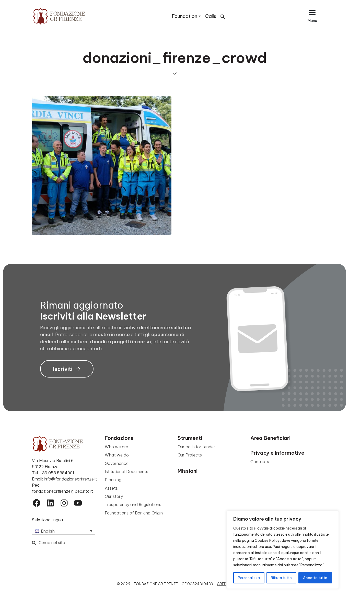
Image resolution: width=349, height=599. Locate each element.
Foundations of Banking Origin (134, 512)
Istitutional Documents (126, 471)
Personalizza (249, 577)
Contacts (259, 461)
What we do (117, 454)
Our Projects (190, 454)
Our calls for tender (196, 446)
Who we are (116, 446)
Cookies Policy (267, 540)
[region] (282, 550)
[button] (222, 16)
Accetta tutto (315, 577)
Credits (224, 584)
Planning (113, 479)
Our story (114, 496)
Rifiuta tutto (281, 577)
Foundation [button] (184, 16)
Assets (111, 488)
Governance (117, 463)
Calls (210, 16)
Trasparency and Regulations (133, 504)
